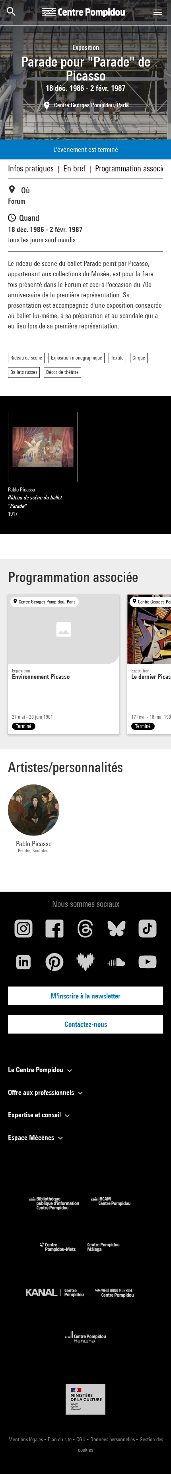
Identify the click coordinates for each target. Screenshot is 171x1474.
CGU (81, 1439)
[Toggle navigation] (158, 12)
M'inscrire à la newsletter (85, 996)
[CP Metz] (63, 1253)
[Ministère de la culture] (85, 1399)
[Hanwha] (85, 1345)
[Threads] (85, 931)
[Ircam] (116, 1207)
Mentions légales (26, 1439)
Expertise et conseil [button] (35, 1114)
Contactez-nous (85, 1024)
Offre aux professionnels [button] (42, 1092)
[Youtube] (147, 965)
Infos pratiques (31, 168)
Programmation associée (132, 168)
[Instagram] (23, 931)
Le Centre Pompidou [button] (36, 1069)
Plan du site (60, 1439)
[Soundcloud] (116, 965)
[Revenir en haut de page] (152, 1455)
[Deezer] (85, 965)
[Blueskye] (116, 931)
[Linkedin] (23, 965)
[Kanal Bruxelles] (60, 1299)
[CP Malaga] (109, 1253)
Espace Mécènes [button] (32, 1137)
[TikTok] (147, 931)
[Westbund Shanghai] (120, 1299)
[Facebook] (54, 931)
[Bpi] (60, 1207)
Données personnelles (113, 1439)
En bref (74, 168)
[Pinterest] (54, 965)
